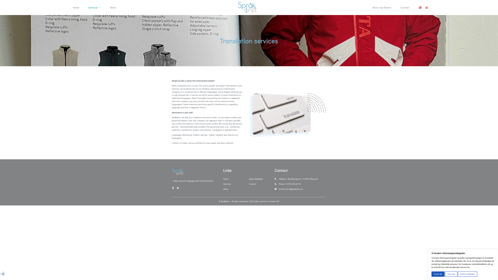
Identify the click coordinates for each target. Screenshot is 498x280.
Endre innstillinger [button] (467, 274)
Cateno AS (274, 201)
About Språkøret (381, 7)
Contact (405, 7)
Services (93, 7)
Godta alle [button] (438, 274)
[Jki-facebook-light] (173, 188)
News (113, 7)
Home (76, 7)
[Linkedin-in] (178, 188)
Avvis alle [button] (451, 274)
